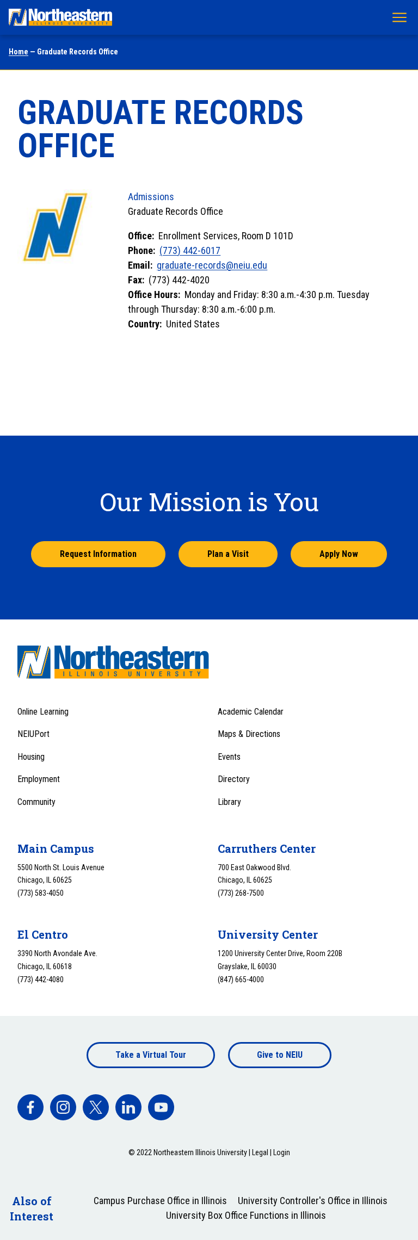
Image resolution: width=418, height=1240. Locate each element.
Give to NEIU (280, 1055)
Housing (31, 757)
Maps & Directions (249, 734)
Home (18, 51)
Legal (260, 1152)
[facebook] (30, 1107)
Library (229, 802)
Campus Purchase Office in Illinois (160, 1200)
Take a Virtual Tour (150, 1055)
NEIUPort (33, 734)
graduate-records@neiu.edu (212, 265)
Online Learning (43, 711)
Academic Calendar (251, 711)
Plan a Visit (228, 554)
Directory (234, 779)
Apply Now (338, 554)
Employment (38, 779)
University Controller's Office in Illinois (313, 1200)
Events (229, 757)
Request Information (98, 554)
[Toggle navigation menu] (399, 17)
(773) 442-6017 (189, 250)
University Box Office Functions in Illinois (246, 1215)
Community (36, 802)
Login (281, 1152)
